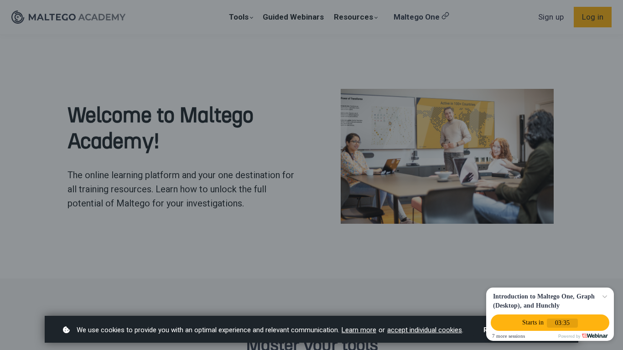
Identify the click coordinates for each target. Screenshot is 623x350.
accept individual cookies (424, 330)
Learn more (359, 330)
